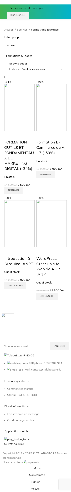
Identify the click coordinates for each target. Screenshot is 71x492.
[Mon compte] (67, 11)
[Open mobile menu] (4, 11)
